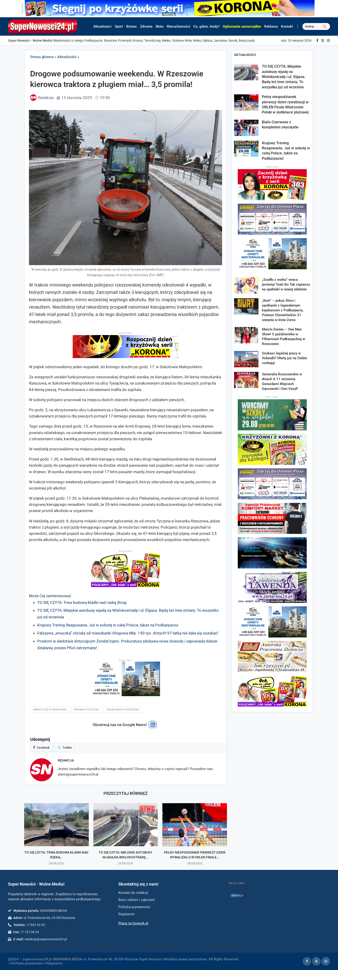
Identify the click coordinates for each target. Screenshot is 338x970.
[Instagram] (328, 40)
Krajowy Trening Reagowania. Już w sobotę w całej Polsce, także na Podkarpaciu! (107, 625)
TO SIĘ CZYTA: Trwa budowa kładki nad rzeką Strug (81, 602)
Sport (119, 26)
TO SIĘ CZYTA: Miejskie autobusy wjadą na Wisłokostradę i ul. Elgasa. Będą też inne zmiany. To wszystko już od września (284, 76)
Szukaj (324, 26)
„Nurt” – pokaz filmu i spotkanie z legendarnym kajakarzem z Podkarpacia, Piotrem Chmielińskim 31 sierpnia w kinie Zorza (283, 310)
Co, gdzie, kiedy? (206, 26)
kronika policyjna (86, 709)
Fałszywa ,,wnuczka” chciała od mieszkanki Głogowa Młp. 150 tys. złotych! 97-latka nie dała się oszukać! (127, 633)
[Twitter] (322, 40)
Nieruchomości (178, 26)
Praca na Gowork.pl (133, 923)
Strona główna (42, 56)
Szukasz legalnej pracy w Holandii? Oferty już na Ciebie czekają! (284, 358)
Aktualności (102, 26)
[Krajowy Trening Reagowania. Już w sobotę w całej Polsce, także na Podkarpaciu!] (246, 149)
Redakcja (66, 760)
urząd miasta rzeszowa (123, 709)
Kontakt (287, 26)
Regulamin (54, 963)
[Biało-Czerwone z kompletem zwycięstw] (246, 128)
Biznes (131, 26)
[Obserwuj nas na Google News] (152, 727)
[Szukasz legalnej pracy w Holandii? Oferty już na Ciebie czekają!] (246, 359)
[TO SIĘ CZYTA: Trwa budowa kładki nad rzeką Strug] (56, 824)
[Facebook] (317, 40)
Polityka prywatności (27, 963)
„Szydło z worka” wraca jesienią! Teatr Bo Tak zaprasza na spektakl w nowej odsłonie (286, 284)
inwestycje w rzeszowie (49, 709)
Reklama (271, 26)
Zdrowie (146, 26)
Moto (159, 26)
